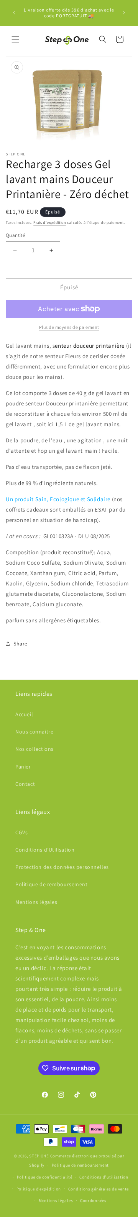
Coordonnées (93, 1200)
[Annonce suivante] (123, 12)
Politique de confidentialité (44, 1177)
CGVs (21, 832)
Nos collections (34, 748)
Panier (23, 766)
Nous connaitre (34, 731)
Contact (25, 783)
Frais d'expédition (49, 222)
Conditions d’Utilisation (44, 849)
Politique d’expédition (38, 1189)
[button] (15, 39)
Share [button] (20, 643)
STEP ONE (39, 1156)
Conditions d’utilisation (103, 1177)
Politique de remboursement (51, 884)
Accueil (24, 714)
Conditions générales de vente (98, 1189)
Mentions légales (36, 902)
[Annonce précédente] (14, 12)
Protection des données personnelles (62, 867)
